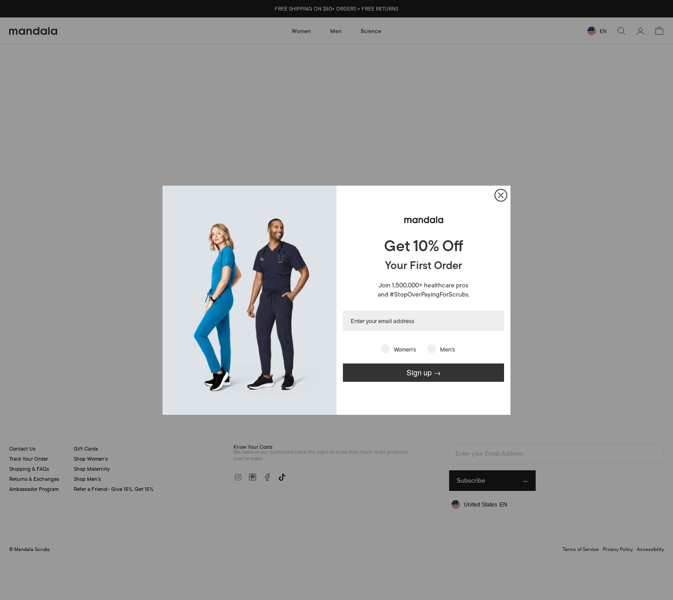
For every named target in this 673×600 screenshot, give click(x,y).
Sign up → (424, 372)
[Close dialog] (501, 195)
